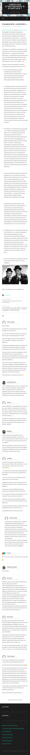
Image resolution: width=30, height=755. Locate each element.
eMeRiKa (9, 431)
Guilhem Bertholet (12, 567)
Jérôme (9, 402)
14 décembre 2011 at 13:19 (12, 554)
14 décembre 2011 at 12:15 (12, 432)
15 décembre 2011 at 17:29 (12, 618)
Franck (9, 553)
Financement (7, 295)
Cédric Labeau (11, 322)
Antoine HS (10, 617)
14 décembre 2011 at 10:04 (12, 323)
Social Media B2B (6, 731)
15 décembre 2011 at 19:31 (12, 657)
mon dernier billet (21, 30)
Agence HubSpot (6, 743)
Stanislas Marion (11, 382)
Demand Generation (7, 740)
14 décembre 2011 (6, 26)
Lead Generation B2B (7, 734)
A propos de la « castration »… (15, 24)
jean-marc (9, 578)
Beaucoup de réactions (8, 30)
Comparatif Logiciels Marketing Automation (13, 728)
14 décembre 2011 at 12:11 (12, 403)
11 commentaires (17, 26)
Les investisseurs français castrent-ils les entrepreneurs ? (12, 301)
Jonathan (9, 458)
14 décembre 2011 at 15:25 (15, 519)
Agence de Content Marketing (9, 725)
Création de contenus (7, 737)
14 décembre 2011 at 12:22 (12, 459)
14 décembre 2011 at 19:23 (12, 579)
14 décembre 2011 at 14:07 (12, 568)
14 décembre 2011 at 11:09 (12, 383)
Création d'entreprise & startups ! (15, 6)
